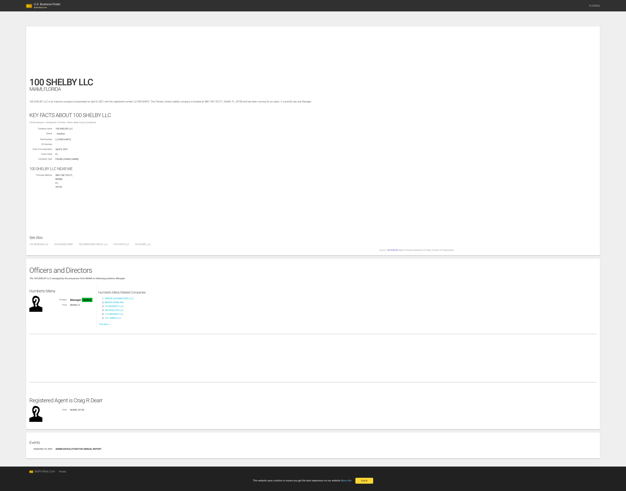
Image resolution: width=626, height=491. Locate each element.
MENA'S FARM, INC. (114, 302)
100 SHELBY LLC (394, 250)
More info (346, 480)
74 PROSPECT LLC (114, 306)
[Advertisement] (127, 53)
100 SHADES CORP (63, 244)
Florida (62, 471)
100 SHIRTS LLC (121, 244)
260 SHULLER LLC (114, 310)
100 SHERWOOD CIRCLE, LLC (93, 244)
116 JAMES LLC (113, 318)
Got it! (364, 480)
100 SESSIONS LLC (38, 244)
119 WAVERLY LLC (114, 314)
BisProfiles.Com (45, 471)
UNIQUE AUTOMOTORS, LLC (119, 298)
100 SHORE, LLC (142, 244)
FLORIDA (594, 5)
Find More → (105, 324)
